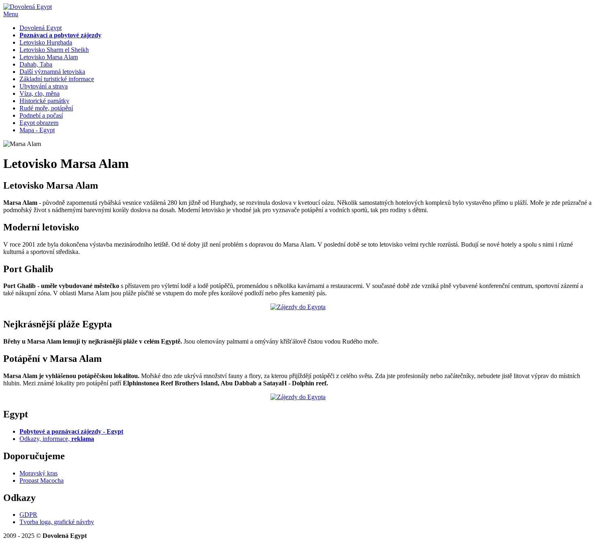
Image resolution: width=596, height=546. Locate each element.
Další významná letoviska (52, 71)
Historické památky (44, 100)
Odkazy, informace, (56, 438)
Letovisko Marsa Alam (48, 57)
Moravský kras (38, 473)
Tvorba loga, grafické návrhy (56, 521)
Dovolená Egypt (40, 27)
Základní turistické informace (56, 78)
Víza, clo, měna (39, 93)
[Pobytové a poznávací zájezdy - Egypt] (298, 306)
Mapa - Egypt (37, 130)
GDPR (28, 514)
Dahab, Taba (35, 64)
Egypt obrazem (38, 122)
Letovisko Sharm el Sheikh (54, 49)
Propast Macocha (41, 480)
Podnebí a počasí (41, 115)
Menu (10, 14)
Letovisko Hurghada (45, 42)
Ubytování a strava (43, 86)
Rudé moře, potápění (46, 108)
